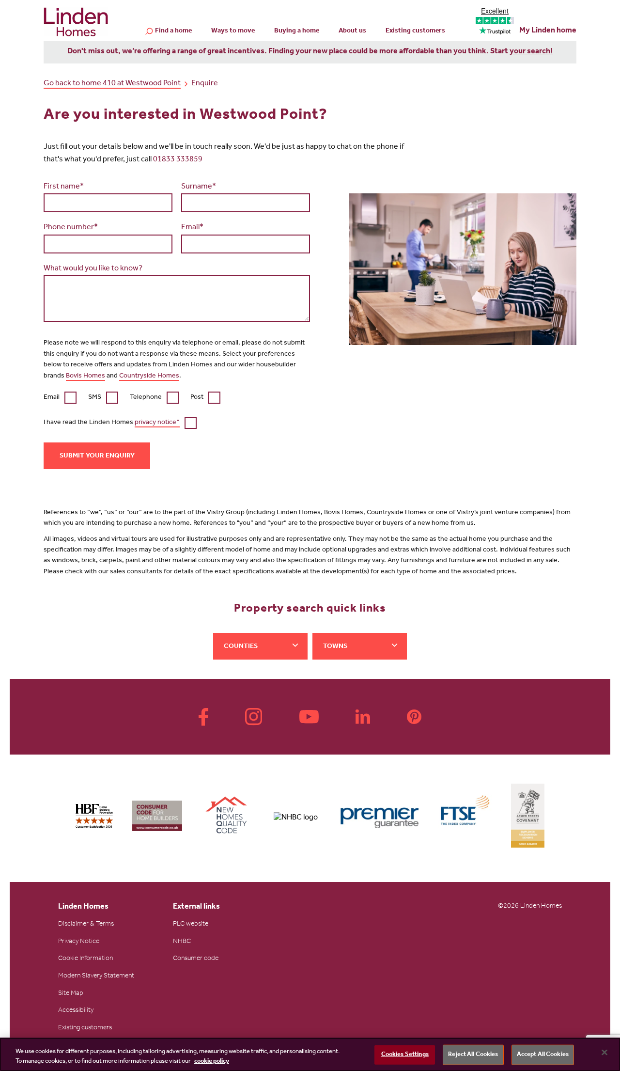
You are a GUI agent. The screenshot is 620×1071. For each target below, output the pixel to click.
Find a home (173, 31)
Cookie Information (85, 959)
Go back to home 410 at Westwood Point (112, 84)
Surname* (198, 187)
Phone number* (71, 228)
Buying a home (296, 31)
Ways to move (233, 31)
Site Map (70, 994)
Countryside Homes (149, 376)
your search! (531, 52)
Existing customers (415, 31)
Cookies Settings (405, 1055)
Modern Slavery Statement (96, 976)
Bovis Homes (85, 376)
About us (352, 31)
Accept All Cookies (543, 1055)
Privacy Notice (78, 942)
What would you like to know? (93, 269)
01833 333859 (177, 160)
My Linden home (547, 31)
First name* (64, 187)
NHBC (182, 942)
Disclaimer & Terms (86, 924)
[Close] (604, 1052)
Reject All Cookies (473, 1055)
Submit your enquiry (97, 456)
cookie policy (211, 1061)
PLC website (190, 924)
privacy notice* (157, 423)
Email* (192, 228)
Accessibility (75, 1011)
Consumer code (195, 959)
